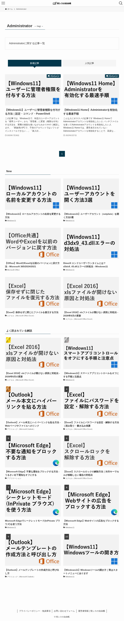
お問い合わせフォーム (64, 611)
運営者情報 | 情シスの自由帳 (91, 611)
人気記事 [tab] (89, 63)
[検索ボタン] (121, 3)
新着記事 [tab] (34, 63)
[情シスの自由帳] (62, 3)
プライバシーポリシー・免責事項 (35, 611)
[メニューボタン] (3, 3)
